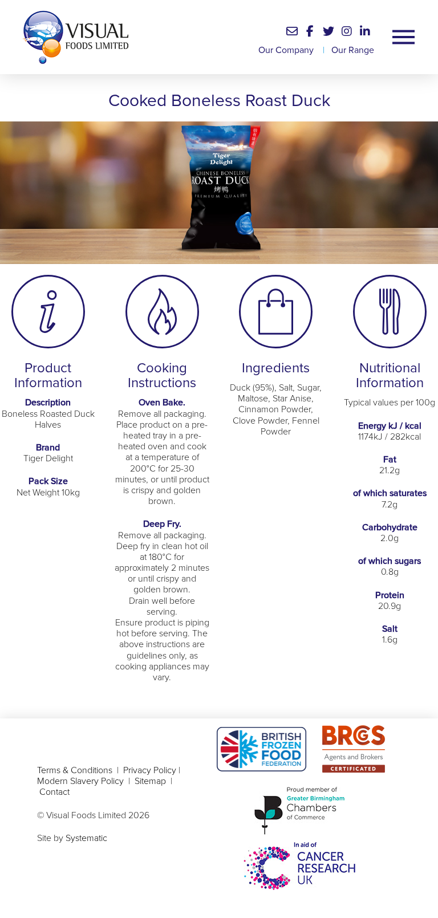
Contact (54, 792)
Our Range (352, 50)
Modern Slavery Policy (81, 781)
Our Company (286, 50)
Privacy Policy (149, 770)
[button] (292, 31)
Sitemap (150, 781)
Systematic (86, 838)
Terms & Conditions (74, 770)
